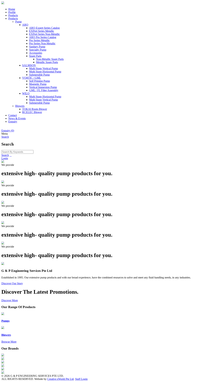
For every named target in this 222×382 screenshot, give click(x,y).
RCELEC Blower (32, 112)
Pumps (5, 320)
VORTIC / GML (31, 77)
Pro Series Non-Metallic (42, 43)
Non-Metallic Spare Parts (50, 59)
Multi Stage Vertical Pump (43, 68)
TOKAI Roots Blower (34, 109)
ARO (25, 24)
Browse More (8, 341)
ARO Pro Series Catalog (42, 37)
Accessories (35, 52)
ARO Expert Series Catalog (44, 27)
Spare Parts (35, 55)
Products (13, 15)
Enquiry (12, 121)
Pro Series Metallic (39, 40)
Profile (12, 12)
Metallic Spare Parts (47, 62)
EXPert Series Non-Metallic (44, 34)
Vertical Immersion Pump (43, 87)
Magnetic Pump (37, 84)
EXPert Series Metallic (41, 30)
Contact (12, 115)
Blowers (19, 105)
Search (5, 155)
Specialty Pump (37, 49)
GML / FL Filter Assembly (43, 90)
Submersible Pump (39, 74)
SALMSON (29, 65)
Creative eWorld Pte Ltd (60, 378)
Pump (18, 21)
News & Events (17, 118)
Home (11, 9)
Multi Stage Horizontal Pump (45, 71)
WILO (25, 93)
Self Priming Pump (39, 80)
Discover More (9, 300)
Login (4, 158)
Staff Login (81, 378)
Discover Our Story (12, 283)
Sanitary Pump (37, 46)
